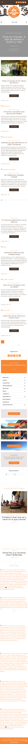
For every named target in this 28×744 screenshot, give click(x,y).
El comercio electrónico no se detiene (14, 221)
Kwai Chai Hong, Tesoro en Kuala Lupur (14, 317)
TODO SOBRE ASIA (14, 424)
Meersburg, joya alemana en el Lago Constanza (14, 143)
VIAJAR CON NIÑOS (14, 435)
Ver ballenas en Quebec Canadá (14, 176)
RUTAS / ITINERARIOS (14, 445)
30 (6, 345)
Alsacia (4, 33)
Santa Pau (14, 550)
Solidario (6, 402)
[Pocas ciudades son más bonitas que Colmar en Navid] (14, 694)
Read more (14, 47)
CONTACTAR (14, 369)
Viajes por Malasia (18, 313)
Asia (6, 313)
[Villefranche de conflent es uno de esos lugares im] (14, 639)
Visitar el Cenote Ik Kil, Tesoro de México (14, 82)
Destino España (12, 109)
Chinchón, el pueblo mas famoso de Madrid (14, 113)
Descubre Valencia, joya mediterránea (14, 253)
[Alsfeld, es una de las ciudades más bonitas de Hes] (14, 583)
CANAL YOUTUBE (14, 413)
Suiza (24, 33)
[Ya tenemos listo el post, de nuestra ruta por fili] (14, 667)
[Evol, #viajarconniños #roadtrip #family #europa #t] (14, 611)
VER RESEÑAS (14, 462)
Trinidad (13, 515)
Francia (21, 33)
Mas (4, 391)
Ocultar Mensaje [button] (14, 742)
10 (24, 341)
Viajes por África (8, 404)
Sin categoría (6, 399)
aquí (26, 740)
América (6, 377)
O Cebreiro (6, 393)
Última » (18, 345)
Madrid (17, 109)
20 (2, 345)
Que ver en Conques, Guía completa (14, 286)
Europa (17, 33)
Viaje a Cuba (18, 515)
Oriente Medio (7, 396)
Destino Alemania (11, 33)
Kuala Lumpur (10, 313)
